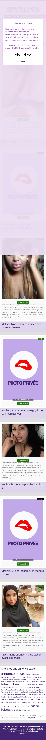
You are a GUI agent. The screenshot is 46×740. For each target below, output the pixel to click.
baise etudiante (34, 688)
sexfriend (27, 710)
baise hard (25, 694)
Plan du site (23, 733)
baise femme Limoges (32, 690)
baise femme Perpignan (31, 692)
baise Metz (20, 697)
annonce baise (12, 674)
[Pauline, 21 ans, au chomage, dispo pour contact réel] (23, 370)
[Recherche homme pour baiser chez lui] (23, 441)
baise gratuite (15, 694)
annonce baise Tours (19, 681)
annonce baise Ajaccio (31, 674)
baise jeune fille (35, 694)
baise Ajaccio (31, 681)
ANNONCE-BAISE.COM (12, 727)
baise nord (36, 697)
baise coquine (24, 688)
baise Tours (26, 706)
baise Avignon (40, 681)
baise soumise (15, 706)
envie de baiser (16, 710)
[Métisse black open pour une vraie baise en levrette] (23, 269)
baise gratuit (31, 718)
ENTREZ (23, 54)
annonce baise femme (24, 677)
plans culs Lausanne (29, 716)
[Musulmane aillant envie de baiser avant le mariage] (23, 607)
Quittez (23, 61)
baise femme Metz (17, 692)
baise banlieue (10, 684)
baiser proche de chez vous (27, 703)
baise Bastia (24, 685)
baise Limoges (11, 697)
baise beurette (33, 685)
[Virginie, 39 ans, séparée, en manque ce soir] (23, 530)
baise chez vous (13, 688)
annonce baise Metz (13, 679)
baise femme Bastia (17, 690)
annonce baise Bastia (8, 677)
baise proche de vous (25, 700)
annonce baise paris (28, 679)
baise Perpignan (10, 699)
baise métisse (28, 697)
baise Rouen (12, 702)
